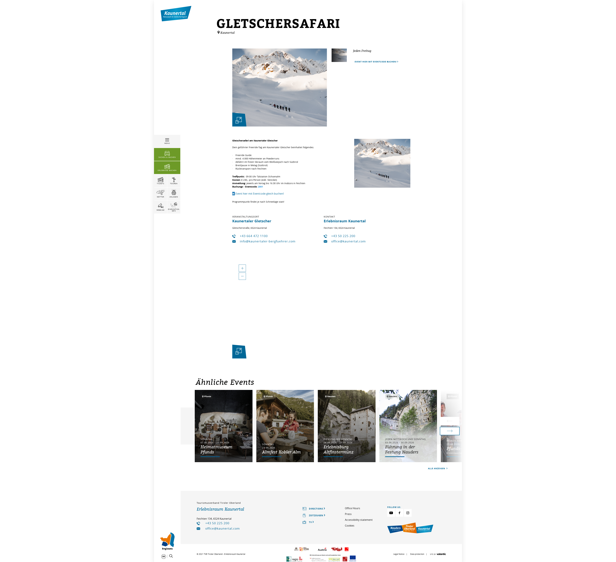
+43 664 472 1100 (254, 236)
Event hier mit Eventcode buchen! (376, 61)
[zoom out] (242, 276)
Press (348, 514)
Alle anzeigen (437, 468)
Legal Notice (398, 554)
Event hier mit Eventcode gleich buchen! (258, 193)
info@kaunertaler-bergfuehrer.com (267, 241)
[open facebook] (399, 513)
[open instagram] (408, 513)
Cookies (349, 525)
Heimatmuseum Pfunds (216, 449)
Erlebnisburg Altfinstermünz (338, 449)
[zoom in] (242, 268)
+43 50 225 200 (343, 236)
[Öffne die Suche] (171, 556)
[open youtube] (391, 513)
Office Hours (352, 508)
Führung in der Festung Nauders (401, 449)
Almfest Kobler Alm (281, 452)
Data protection (417, 554)
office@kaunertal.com (348, 241)
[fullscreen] (238, 120)
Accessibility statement (359, 520)
